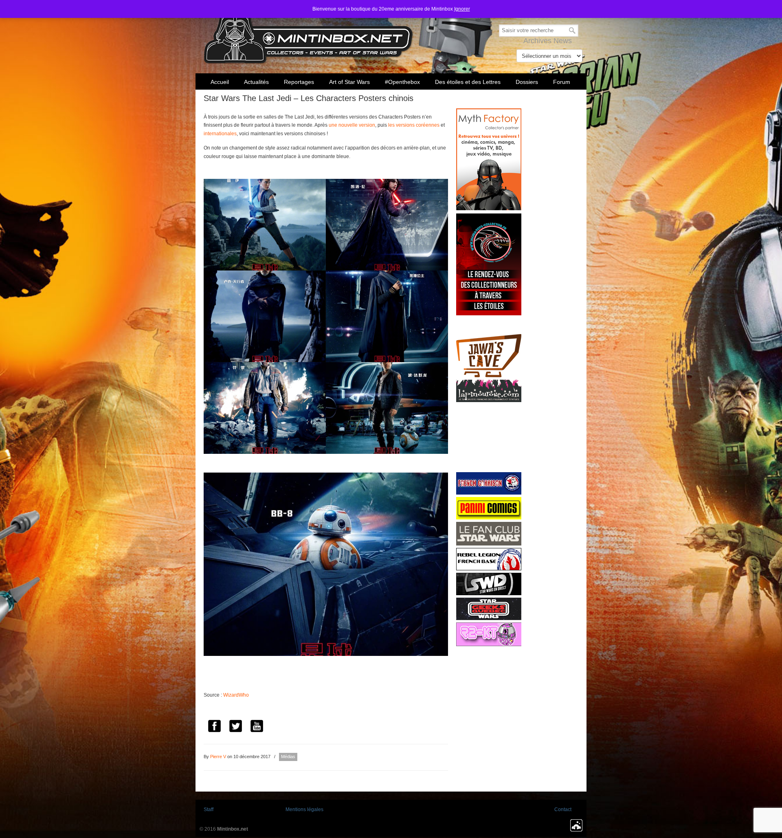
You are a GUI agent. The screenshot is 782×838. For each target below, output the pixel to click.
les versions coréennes (413, 125)
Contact (562, 809)
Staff (208, 809)
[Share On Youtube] (256, 727)
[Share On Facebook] (214, 727)
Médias (288, 756)
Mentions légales (304, 809)
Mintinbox (308, 33)
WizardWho (236, 695)
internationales (220, 133)
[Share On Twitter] (235, 727)
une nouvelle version (352, 125)
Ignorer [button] (462, 9)
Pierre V (218, 756)
